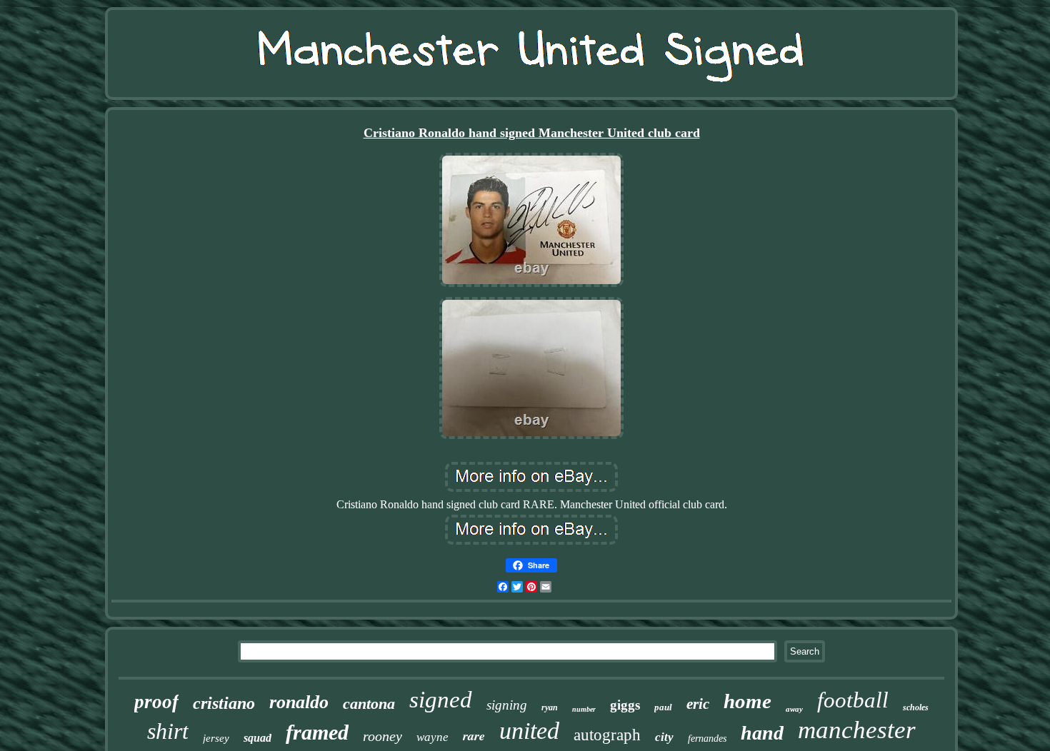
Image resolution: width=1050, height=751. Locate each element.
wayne (432, 737)
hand (762, 733)
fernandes (707, 738)
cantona (369, 703)
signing (506, 704)
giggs (625, 704)
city (664, 737)
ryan (549, 707)
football (853, 699)
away (794, 709)
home (747, 701)
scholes (916, 707)
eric (697, 703)
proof (156, 701)
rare (474, 736)
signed (440, 699)
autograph (607, 735)
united (529, 730)
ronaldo (299, 702)
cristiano (224, 703)
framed (317, 732)
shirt (168, 731)
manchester (857, 730)
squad (257, 738)
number (584, 709)
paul (663, 707)
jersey (216, 738)
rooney (382, 736)
